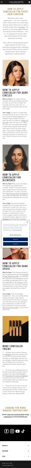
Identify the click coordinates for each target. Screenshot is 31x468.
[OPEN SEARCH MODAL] (29, 2)
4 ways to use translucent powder (15, 414)
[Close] (27, 222)
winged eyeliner (20, 393)
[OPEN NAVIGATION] (2, 2)
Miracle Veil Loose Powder (10, 307)
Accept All (15, 244)
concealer (22, 27)
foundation (6, 219)
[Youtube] (18, 431)
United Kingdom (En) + (8, 465)
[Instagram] (12, 431)
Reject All (15, 239)
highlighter (8, 354)
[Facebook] (6, 431)
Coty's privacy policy (17, 230)
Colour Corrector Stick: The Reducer (16, 193)
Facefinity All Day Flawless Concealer (16, 275)
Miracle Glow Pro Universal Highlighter (16, 376)
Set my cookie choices (15, 235)
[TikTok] (23, 431)
